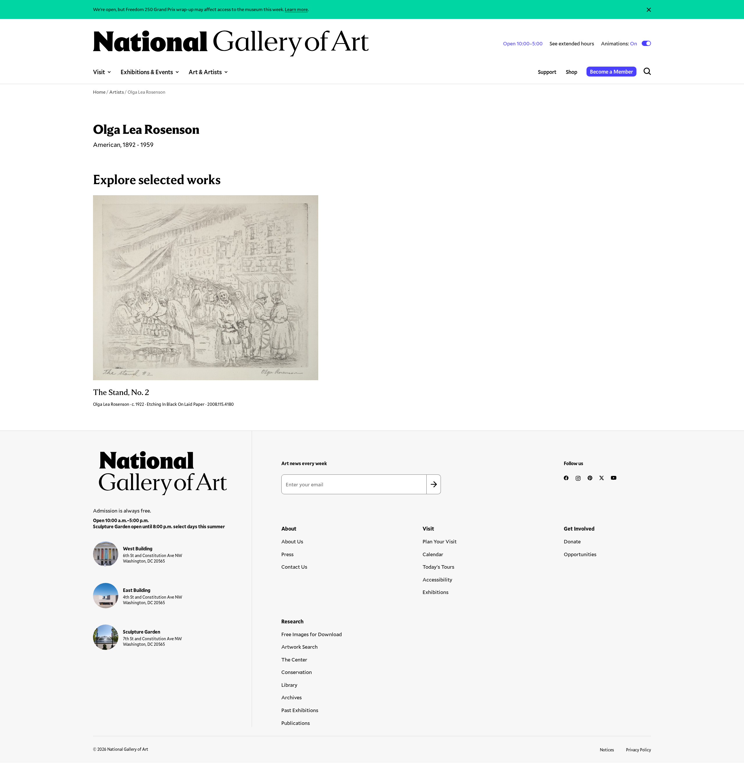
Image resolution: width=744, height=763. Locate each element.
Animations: (619, 43)
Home (99, 92)
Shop (571, 71)
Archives (291, 697)
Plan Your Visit (440, 541)
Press (287, 554)
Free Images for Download (311, 634)
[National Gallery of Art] (160, 470)
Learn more (296, 9)
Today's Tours (438, 566)
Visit (99, 72)
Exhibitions (435, 591)
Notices (607, 750)
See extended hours (572, 43)
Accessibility (437, 579)
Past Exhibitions (299, 710)
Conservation (296, 671)
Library (289, 684)
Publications (295, 722)
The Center (294, 659)
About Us (292, 541)
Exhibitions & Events (147, 72)
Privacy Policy (638, 750)
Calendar (433, 554)
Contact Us (294, 566)
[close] (649, 9)
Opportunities (580, 554)
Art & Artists (205, 72)
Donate (572, 541)
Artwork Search (299, 646)
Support (547, 71)
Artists (116, 92)
